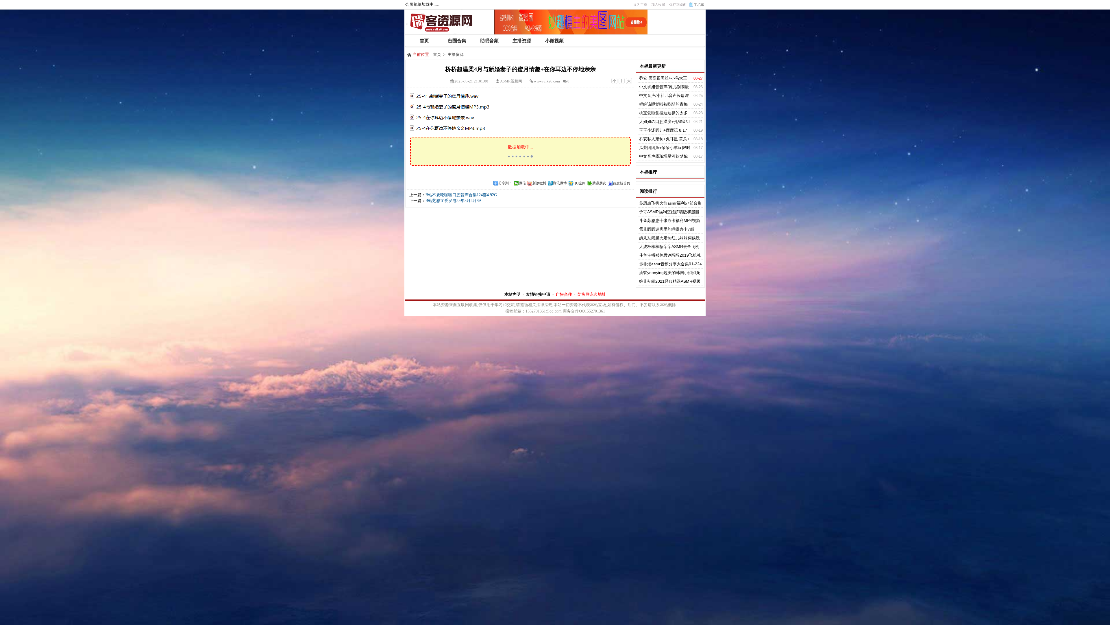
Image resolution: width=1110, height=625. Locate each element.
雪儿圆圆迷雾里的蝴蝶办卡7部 (666, 229)
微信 (522, 183)
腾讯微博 (560, 183)
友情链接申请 (538, 294)
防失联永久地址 (592, 294)
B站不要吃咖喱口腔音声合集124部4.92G (461, 195)
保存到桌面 (678, 5)
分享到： (505, 183)
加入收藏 (658, 5)
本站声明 (512, 294)
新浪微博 (539, 183)
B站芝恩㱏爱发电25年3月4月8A (454, 200)
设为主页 (640, 5)
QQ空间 (580, 183)
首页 (437, 54)
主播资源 (455, 54)
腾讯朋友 (599, 183)
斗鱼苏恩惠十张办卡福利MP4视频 (669, 220)
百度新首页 (621, 183)
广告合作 (564, 294)
